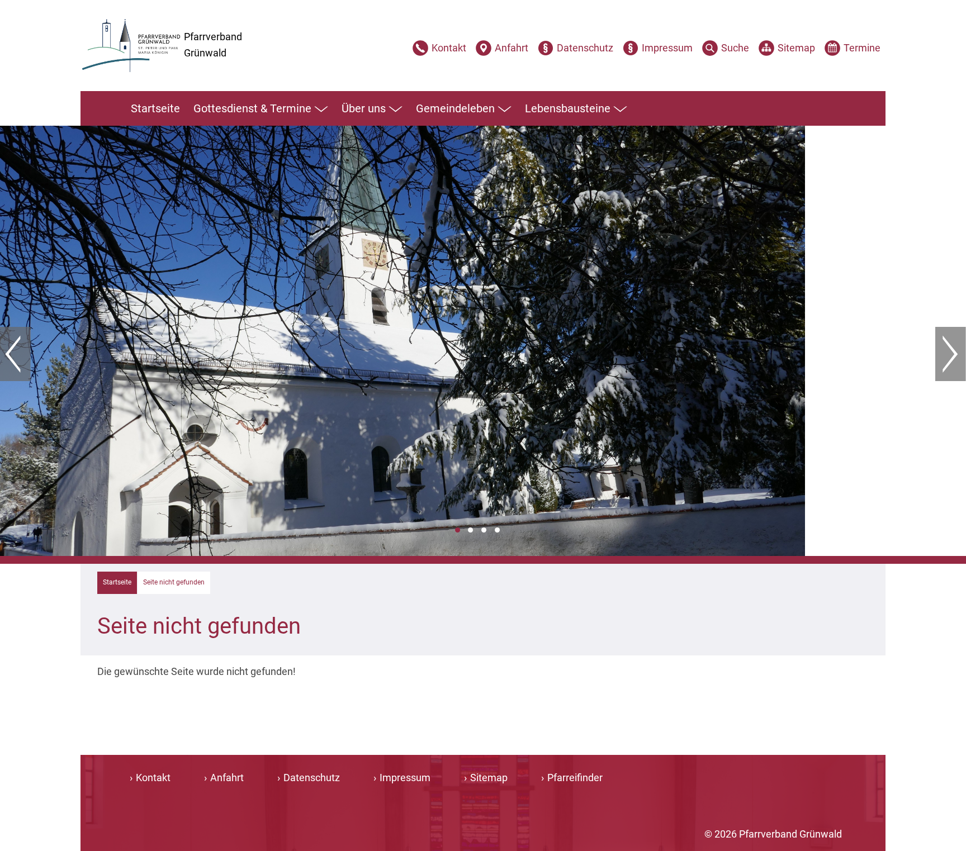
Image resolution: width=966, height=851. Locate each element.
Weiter (950, 354)
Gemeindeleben (455, 108)
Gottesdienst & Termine (252, 108)
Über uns (364, 108)
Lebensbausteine (567, 108)
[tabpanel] (483, 341)
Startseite (155, 108)
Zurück (15, 354)
